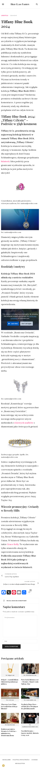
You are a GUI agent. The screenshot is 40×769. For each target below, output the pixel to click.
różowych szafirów (23, 422)
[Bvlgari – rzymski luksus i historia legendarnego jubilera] (10, 668)
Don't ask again (26, 323)
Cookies (34, 760)
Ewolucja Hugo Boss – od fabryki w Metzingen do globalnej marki (29, 706)
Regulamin (6, 760)
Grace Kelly (13, 544)
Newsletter (20, 763)
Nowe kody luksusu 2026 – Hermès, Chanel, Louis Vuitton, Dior (30, 682)
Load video (14, 323)
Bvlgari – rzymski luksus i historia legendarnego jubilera (9, 682)
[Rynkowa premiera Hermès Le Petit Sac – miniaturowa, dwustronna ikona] (10, 718)
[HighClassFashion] (20, 4)
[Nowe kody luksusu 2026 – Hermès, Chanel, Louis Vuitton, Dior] (30, 668)
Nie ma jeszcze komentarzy (17, 600)
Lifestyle (4, 15)
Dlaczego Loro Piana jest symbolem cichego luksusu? (9, 706)
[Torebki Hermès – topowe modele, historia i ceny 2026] (30, 718)
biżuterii (5, 161)
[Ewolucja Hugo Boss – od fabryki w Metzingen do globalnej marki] (30, 693)
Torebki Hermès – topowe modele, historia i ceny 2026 (30, 733)
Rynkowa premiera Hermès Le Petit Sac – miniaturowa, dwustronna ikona (9, 732)
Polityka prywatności (21, 760)
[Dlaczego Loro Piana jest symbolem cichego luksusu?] (10, 693)
